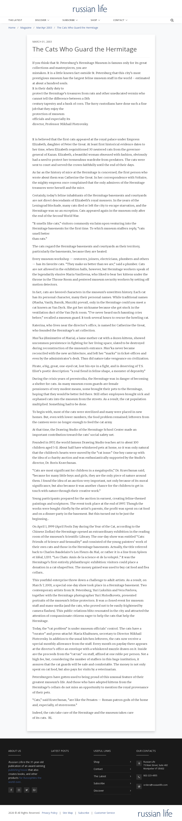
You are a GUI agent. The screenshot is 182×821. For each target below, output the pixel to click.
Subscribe (68, 20)
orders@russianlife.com (155, 784)
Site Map (68, 812)
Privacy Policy (49, 812)
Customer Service (105, 812)
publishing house (18, 769)
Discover (40, 20)
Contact (118, 20)
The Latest (15, 20)
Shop (94, 20)
